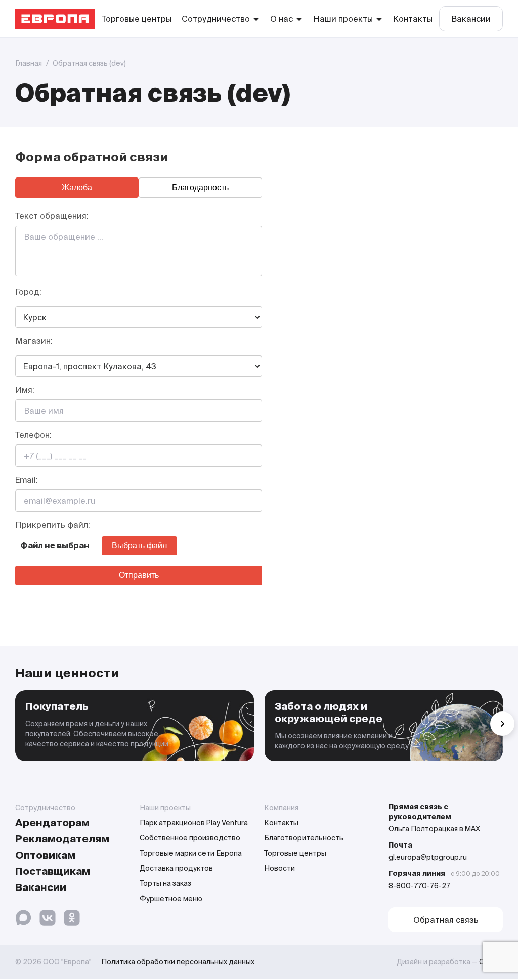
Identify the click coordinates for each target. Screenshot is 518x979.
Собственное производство (190, 838)
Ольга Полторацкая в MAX (434, 829)
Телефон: (33, 434)
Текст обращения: (52, 215)
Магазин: (34, 340)
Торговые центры (136, 18)
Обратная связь (446, 919)
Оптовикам (45, 855)
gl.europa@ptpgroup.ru (427, 857)
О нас (281, 18)
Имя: (24, 389)
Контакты (413, 18)
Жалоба (77, 187)
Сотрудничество (216, 18)
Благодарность (200, 187)
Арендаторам (52, 822)
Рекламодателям (62, 838)
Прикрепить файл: (52, 524)
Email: (26, 479)
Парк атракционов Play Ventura (194, 823)
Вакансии (471, 18)
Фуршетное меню (171, 899)
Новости (279, 868)
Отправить (139, 575)
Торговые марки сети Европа (191, 853)
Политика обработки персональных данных (177, 962)
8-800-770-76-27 (419, 886)
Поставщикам (52, 871)
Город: (28, 291)
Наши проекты (343, 18)
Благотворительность (303, 838)
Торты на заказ (165, 883)
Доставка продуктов (176, 868)
